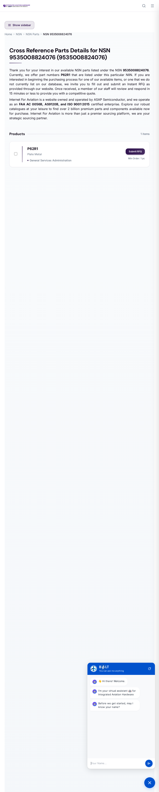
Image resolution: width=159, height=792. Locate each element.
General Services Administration (50, 160)
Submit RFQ (135, 151)
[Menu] (152, 5)
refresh (149, 668)
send (149, 763)
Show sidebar (22, 25)
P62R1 (32, 149)
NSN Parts (32, 34)
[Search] (143, 5)
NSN (19, 34)
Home (8, 34)
